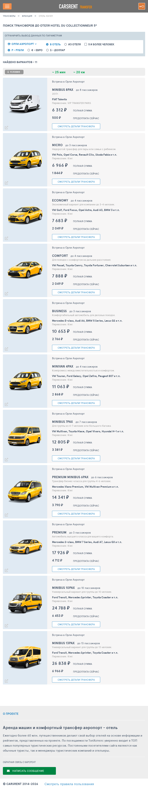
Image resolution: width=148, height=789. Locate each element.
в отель (55, 44)
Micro (57, 144)
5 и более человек (101, 44)
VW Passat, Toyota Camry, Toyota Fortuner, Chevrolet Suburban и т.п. (94, 265)
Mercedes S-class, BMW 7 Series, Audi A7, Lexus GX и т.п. (87, 542)
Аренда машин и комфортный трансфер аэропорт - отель (60, 727)
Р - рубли (18, 50)
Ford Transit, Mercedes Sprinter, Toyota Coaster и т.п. (85, 597)
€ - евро (37, 50)
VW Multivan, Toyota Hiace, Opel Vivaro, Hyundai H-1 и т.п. (88, 431)
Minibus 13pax (63, 643)
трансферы (9, 15)
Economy (60, 200)
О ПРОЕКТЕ (10, 713)
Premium (59, 532)
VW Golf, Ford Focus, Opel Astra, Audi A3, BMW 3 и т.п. (86, 210)
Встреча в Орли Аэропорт (68, 81)
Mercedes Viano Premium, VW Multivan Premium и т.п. (85, 487)
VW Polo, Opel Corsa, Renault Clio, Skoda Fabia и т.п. (84, 155)
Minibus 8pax (62, 89)
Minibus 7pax (62, 421)
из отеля (74, 44)
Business (59, 311)
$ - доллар (57, 50)
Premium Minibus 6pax (70, 477)
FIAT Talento (59, 99)
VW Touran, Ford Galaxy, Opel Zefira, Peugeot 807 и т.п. (86, 376)
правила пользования (69, 783)
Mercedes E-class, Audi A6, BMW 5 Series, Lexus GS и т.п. (87, 321)
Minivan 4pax (62, 366)
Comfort (60, 255)
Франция (27, 15)
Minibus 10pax (63, 587)
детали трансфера (76, 126)
